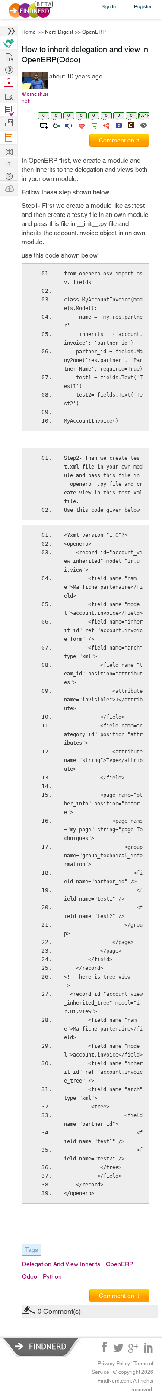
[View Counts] (143, 124)
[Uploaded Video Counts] (131, 124)
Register (143, 6)
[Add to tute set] (43, 124)
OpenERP (94, 32)
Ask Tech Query (8, 175)
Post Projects (8, 56)
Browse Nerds (8, 68)
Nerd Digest (59, 32)
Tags (31, 1249)
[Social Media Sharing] (105, 124)
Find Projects (8, 95)
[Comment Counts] (93, 124)
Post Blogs (8, 188)
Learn (8, 137)
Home (29, 32)
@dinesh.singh (35, 97)
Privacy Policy (114, 1363)
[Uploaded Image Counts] (118, 124)
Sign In (109, 6)
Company (8, 123)
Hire (8, 43)
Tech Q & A (8, 163)
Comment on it (119, 140)
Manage (8, 110)
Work (8, 83)
